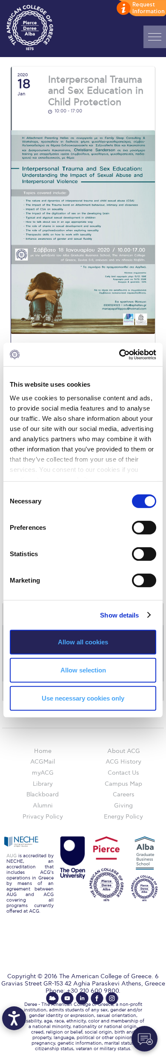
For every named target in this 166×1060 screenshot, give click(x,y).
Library (43, 783)
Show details (119, 614)
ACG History (123, 761)
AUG (11, 856)
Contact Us (123, 772)
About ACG (123, 751)
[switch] (144, 527)
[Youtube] (67, 998)
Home (43, 751)
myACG (43, 772)
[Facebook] (97, 998)
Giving (123, 805)
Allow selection (83, 670)
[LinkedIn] (82, 998)
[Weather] (52, 998)
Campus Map (123, 783)
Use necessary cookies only (83, 697)
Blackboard (42, 794)
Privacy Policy (43, 816)
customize (140, 8)
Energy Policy (123, 816)
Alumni (43, 805)
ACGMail (42, 761)
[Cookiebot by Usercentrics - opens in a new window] (119, 354)
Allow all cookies (83, 642)
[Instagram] (112, 998)
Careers (124, 794)
